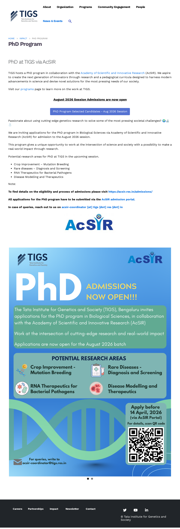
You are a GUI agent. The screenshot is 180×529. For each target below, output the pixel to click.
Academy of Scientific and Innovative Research (113, 73)
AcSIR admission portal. (118, 199)
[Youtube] (136, 510)
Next (176, 361)
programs (27, 89)
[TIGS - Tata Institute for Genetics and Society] (24, 16)
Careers (17, 508)
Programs (85, 7)
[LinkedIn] (147, 510)
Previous (3, 361)
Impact (54, 508)
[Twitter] (125, 510)
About (47, 7)
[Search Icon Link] (70, 21)
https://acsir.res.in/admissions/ (130, 191)
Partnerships (35, 508)
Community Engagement (114, 7)
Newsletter (72, 508)
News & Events (53, 21)
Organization (65, 7)
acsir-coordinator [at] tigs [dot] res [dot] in (92, 207)
